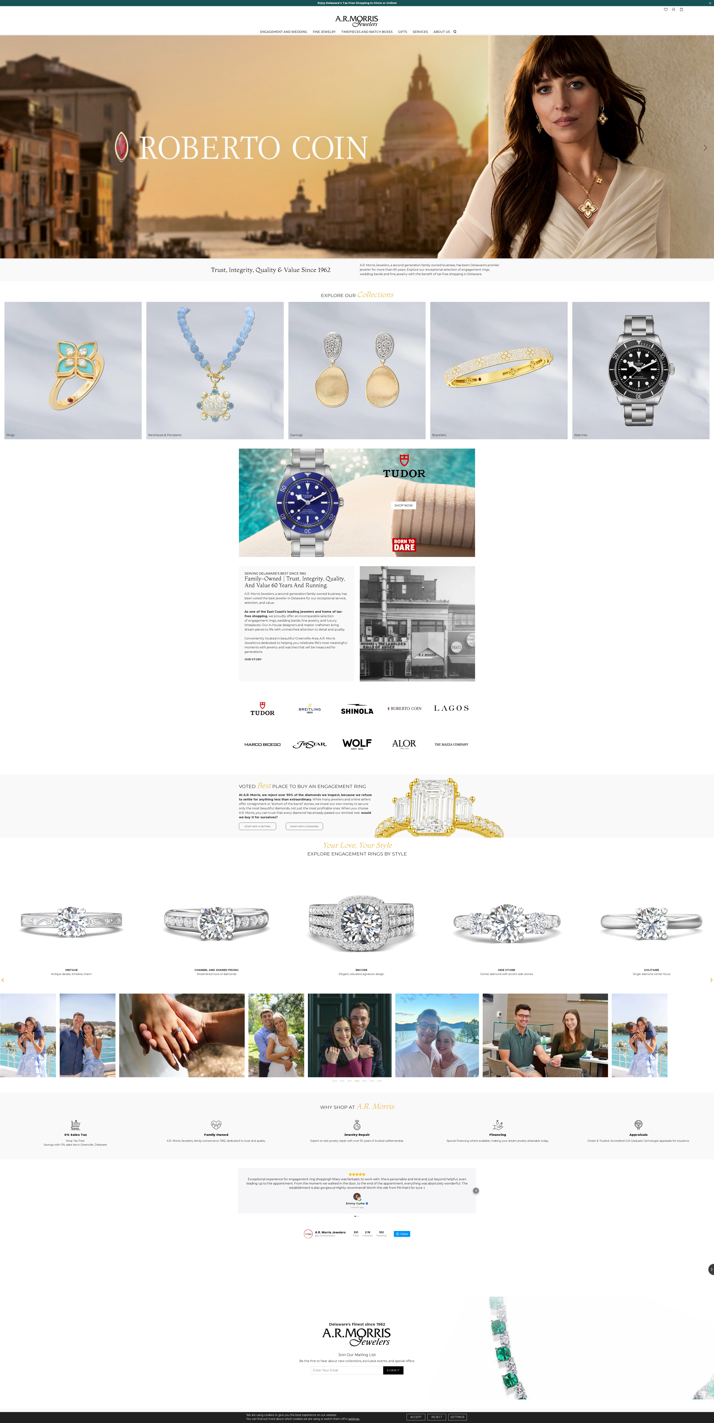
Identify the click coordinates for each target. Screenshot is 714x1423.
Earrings (296, 435)
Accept (416, 1417)
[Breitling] (310, 708)
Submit (393, 1370)
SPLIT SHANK (647, 970)
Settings (457, 1417)
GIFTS (402, 32)
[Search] (455, 31)
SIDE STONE (67, 970)
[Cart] (681, 10)
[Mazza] (451, 744)
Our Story (253, 659)
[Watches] (641, 370)
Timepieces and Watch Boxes (367, 32)
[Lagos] (451, 708)
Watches (580, 435)
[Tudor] (357, 502)
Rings (10, 435)
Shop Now (404, 505)
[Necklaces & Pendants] (215, 370)
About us (441, 32)
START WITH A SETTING (258, 826)
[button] (334, 1081)
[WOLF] (357, 744)
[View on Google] (357, 1196)
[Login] (674, 10)
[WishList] (666, 10)
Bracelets (439, 435)
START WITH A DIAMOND (304, 826)
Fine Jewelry (324, 32)
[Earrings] (357, 370)
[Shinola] (357, 708)
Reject (436, 1417)
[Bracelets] (498, 370)
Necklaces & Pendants (164, 435)
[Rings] (73, 370)
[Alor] (404, 744)
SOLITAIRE (212, 970)
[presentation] (9, 148)
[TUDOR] (263, 708)
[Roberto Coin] (404, 708)
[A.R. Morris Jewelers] (357, 21)
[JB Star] (310, 744)
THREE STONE (357, 970)
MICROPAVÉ (502, 970)
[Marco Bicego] (263, 744)
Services (420, 32)
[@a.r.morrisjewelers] (308, 1234)
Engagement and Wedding (283, 32)
